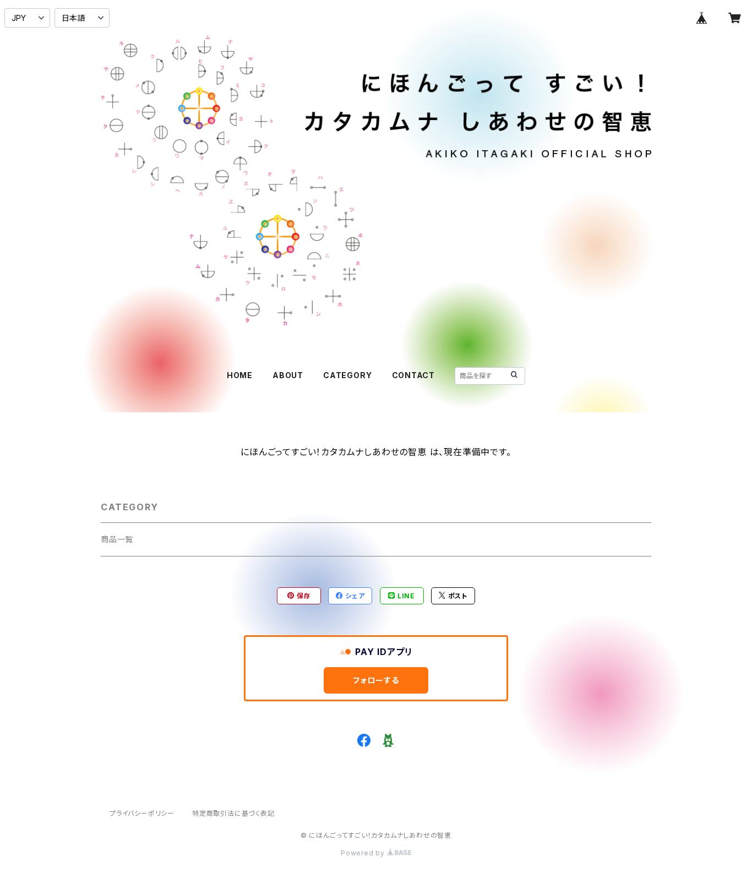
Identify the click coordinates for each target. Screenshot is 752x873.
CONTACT (413, 375)
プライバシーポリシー (142, 813)
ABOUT (288, 375)
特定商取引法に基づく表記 (233, 813)
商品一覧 (117, 539)
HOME (240, 375)
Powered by (364, 853)
